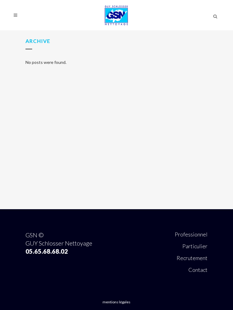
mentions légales (116, 302)
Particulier (195, 246)
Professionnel (191, 234)
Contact (198, 269)
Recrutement (192, 258)
